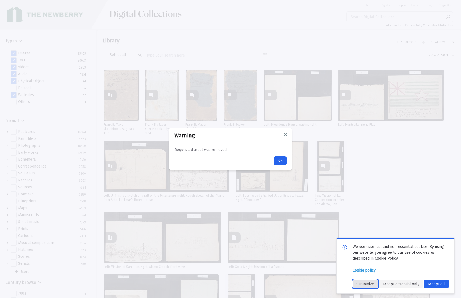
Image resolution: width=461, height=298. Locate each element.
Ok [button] (280, 160)
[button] (285, 134)
